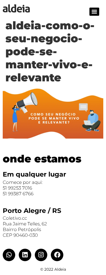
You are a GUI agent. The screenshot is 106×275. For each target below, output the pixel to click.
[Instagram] (41, 255)
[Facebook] (57, 255)
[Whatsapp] (9, 255)
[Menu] (94, 12)
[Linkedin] (25, 255)
